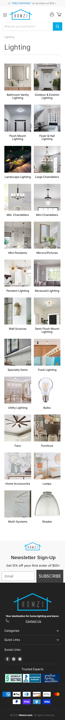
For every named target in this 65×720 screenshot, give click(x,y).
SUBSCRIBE (50, 576)
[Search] (57, 26)
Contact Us (33, 621)
